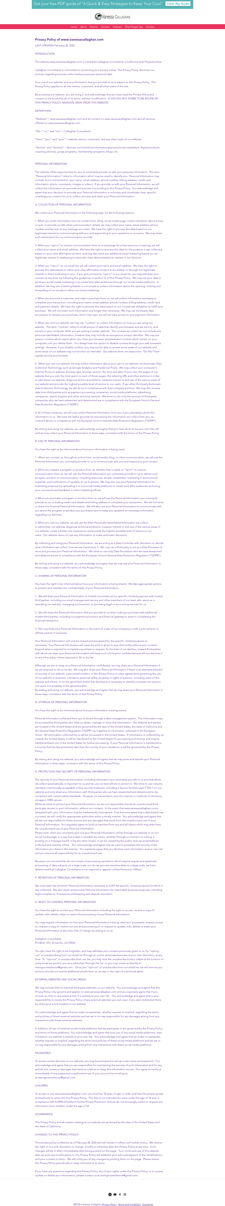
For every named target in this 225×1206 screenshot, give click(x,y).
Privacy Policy (109, 1204)
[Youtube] (115, 1194)
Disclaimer (147, 1204)
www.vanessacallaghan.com (82, 39)
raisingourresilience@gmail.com (54, 967)
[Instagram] (110, 1194)
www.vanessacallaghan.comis (141, 808)
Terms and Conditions (129, 1204)
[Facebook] (120, 1194)
